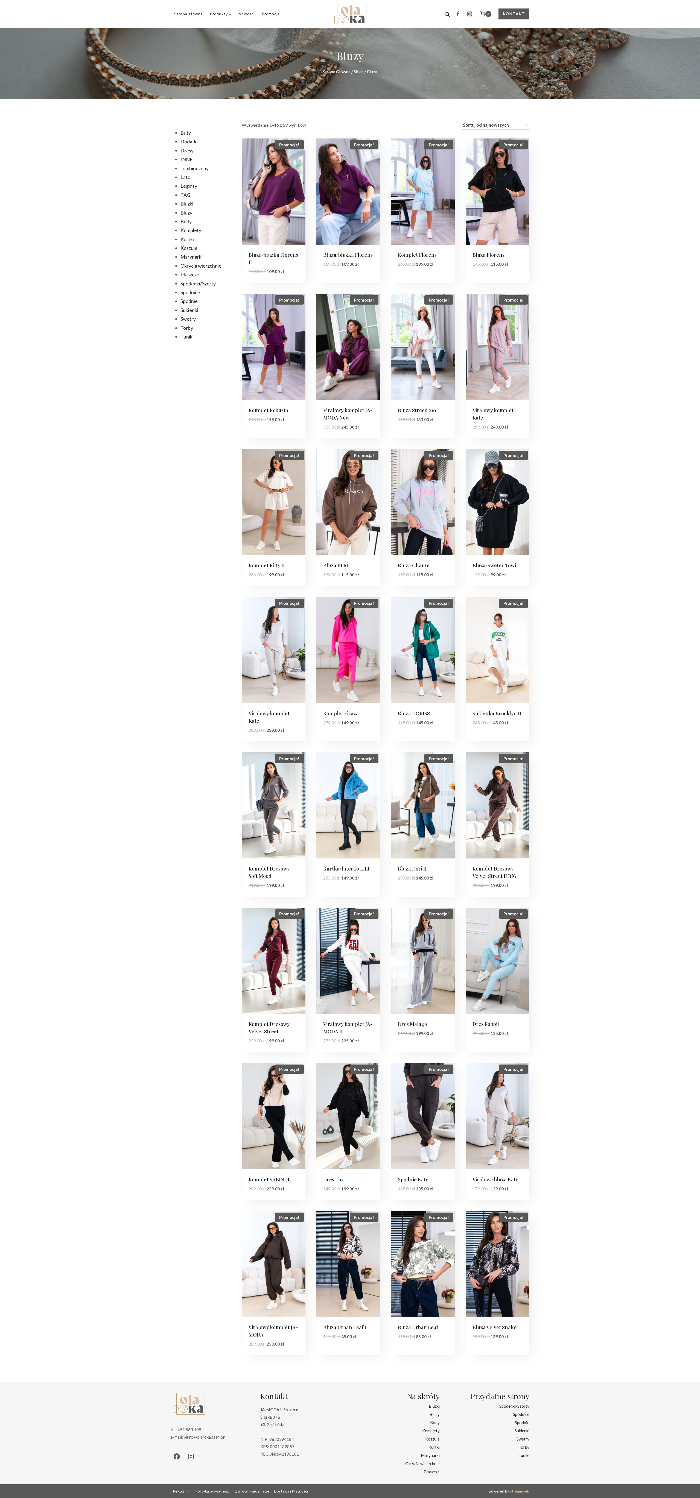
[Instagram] (470, 14)
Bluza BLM (335, 565)
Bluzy (435, 1414)
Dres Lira (334, 1179)
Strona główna (188, 13)
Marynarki (430, 1455)
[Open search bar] (447, 13)
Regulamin (182, 1491)
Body (435, 1422)
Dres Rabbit (485, 1024)
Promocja (271, 13)
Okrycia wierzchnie (422, 1463)
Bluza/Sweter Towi (494, 565)
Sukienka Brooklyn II (496, 713)
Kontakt (514, 13)
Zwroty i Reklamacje (252, 1491)
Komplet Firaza (341, 713)
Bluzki (434, 1405)
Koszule (432, 1438)
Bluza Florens (488, 254)
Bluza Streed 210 (417, 410)
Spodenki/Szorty (514, 1405)
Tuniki (523, 1455)
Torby (524, 1446)
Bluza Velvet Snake (494, 1327)
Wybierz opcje (339, 280)
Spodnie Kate (413, 1179)
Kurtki (434, 1446)
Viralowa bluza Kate (495, 1179)
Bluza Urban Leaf (418, 1327)
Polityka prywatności (213, 1491)
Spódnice (521, 1414)
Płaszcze (432, 1471)
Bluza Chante (414, 565)
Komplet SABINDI (269, 1179)
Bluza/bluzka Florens (348, 254)
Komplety (431, 1430)
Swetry (523, 1438)
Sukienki (522, 1430)
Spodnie (522, 1422)
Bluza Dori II (412, 868)
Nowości (246, 13)
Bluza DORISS (414, 713)
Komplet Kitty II (267, 565)
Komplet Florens (417, 254)
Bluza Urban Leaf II (345, 1327)
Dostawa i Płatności (291, 1491)
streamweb (519, 1491)
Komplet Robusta (268, 410)
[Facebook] (458, 14)
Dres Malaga (412, 1024)
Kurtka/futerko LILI (346, 868)
